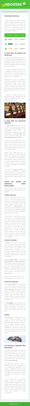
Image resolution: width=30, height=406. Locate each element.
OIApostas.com (14, 404)
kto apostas (10, 303)
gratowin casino (13, 259)
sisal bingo (8, 317)
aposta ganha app (13, 360)
